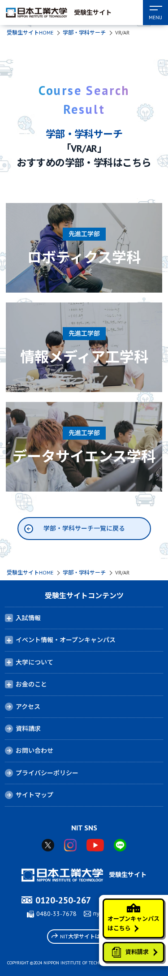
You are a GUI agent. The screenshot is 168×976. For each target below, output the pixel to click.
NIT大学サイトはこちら (88, 936)
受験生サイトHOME (30, 32)
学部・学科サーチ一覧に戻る (84, 528)
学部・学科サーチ (84, 32)
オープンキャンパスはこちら (133, 923)
